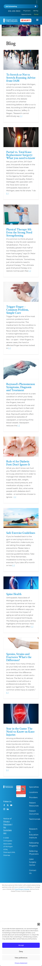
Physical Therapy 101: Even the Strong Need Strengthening (19, 232)
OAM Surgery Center (32, 862)
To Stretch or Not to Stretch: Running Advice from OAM (21, 78)
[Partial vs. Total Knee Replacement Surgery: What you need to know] (21, 137)
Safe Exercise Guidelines (20, 533)
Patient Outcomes (34, 812)
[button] (39, 924)
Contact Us (32, 871)
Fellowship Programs (34, 844)
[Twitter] (8, 805)
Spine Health (14, 594)
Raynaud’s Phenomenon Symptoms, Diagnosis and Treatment (20, 387)
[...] (21, 116)
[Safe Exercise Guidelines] (21, 518)
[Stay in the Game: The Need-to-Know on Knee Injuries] (21, 714)
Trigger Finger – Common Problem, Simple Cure (17, 310)
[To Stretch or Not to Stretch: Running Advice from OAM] (21, 60)
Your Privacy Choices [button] (22, 889)
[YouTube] (11, 805)
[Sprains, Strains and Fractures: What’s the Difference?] (21, 643)
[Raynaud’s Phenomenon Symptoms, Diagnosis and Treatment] (21, 369)
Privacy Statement (21, 963)
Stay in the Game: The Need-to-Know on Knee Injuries (20, 732)
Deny (21, 951)
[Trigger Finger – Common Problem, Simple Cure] (21, 292)
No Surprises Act (7, 830)
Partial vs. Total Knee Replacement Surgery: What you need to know (20, 155)
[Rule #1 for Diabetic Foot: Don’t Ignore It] (21, 447)
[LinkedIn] (8, 809)
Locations (33, 792)
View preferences (21, 958)
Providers (33, 797)
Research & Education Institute (33, 833)
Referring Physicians (34, 852)
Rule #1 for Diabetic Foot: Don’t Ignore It (18, 462)
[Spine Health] (21, 582)
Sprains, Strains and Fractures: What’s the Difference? (18, 657)
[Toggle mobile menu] (37, 20)
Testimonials (34, 819)
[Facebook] (4, 805)
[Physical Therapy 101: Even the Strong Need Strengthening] (21, 214)
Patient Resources (34, 804)
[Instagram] (4, 809)
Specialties (34, 787)
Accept (21, 945)
